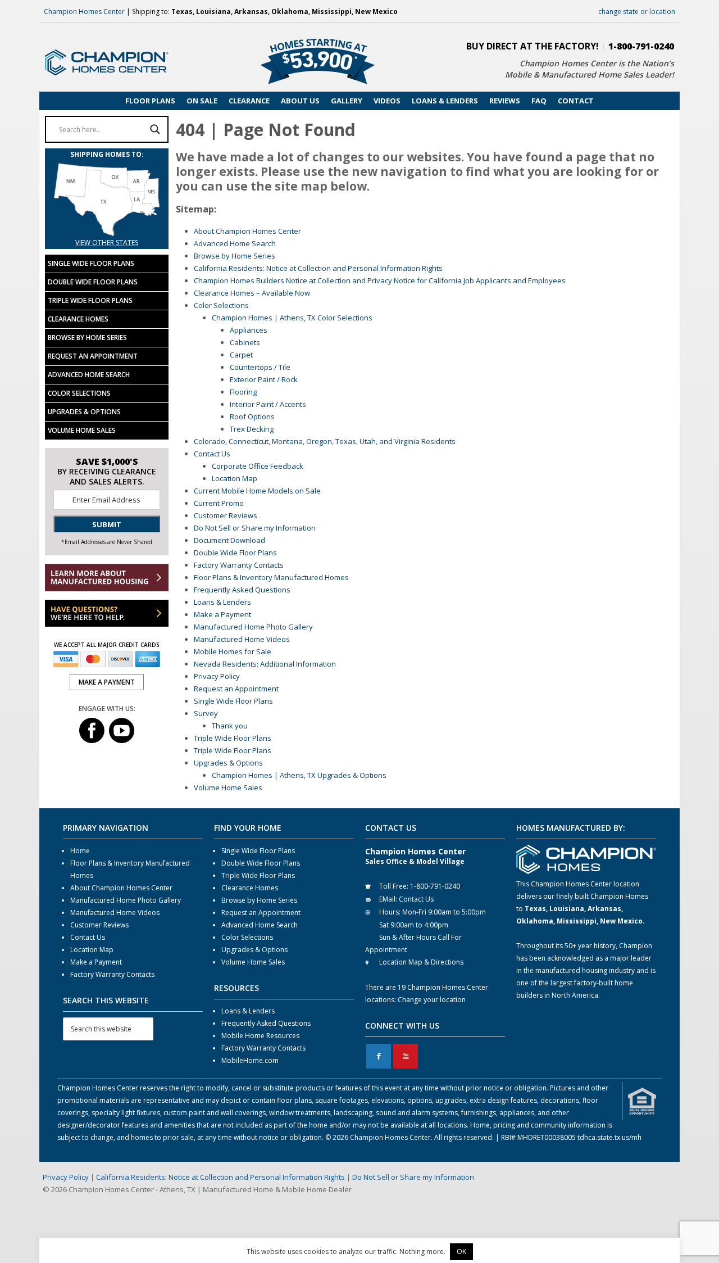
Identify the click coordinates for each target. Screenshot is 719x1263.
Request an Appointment (236, 688)
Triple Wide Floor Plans (232, 738)
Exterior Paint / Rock (264, 379)
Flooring (243, 392)
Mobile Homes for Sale (232, 651)
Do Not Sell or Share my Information (255, 528)
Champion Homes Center (84, 11)
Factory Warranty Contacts (239, 565)
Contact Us (212, 454)
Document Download (229, 540)
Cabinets (245, 342)
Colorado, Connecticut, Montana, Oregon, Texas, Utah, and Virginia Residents (325, 441)
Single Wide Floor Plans (233, 701)
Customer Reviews (225, 515)
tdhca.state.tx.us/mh (609, 1137)
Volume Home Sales (228, 787)
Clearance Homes (78, 319)
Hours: (390, 912)
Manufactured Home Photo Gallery (253, 627)
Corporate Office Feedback (257, 466)
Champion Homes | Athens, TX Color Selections (292, 318)
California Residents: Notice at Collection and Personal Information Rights (318, 268)
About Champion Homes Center (247, 231)
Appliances (248, 330)
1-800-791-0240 (641, 46)
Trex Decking (252, 429)
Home (80, 850)
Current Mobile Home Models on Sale (257, 491)
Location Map (234, 478)
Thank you (230, 726)
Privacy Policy (217, 676)
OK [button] (461, 1251)
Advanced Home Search (235, 243)
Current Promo (219, 503)
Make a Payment (222, 614)
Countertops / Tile (260, 367)
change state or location (636, 11)
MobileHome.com (250, 1060)
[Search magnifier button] (155, 129)
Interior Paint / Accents (268, 404)
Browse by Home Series (234, 256)
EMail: (388, 899)
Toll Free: (393, 886)
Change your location (432, 999)
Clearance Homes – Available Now (252, 293)
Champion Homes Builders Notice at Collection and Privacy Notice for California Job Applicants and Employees (380, 280)
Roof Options (252, 416)
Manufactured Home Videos (242, 639)
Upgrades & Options (228, 763)
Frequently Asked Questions (242, 590)
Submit (106, 524)
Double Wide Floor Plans (235, 552)
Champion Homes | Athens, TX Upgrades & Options (299, 775)
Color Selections (221, 305)
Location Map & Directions (421, 962)
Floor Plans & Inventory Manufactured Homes (271, 577)
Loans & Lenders (222, 602)
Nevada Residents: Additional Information (265, 664)
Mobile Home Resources (260, 1035)
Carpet (241, 355)
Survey (206, 713)
